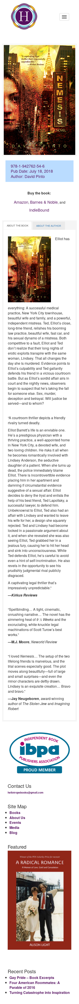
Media (14, 827)
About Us (17, 817)
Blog (13, 832)
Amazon (21, 202)
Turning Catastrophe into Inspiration (39, 992)
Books (14, 812)
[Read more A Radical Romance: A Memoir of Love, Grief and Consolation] (39, 900)
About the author (48, 225)
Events (15, 822)
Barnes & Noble (44, 202)
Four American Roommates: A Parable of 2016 (34, 985)
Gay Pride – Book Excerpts (31, 977)
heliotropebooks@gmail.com (25, 792)
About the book (17, 225)
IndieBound (39, 210)
